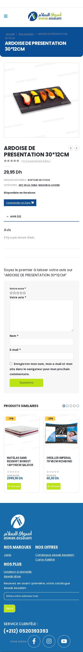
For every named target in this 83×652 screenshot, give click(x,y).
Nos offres (46, 547)
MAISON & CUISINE (49, 184)
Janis (7, 555)
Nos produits (26, 34)
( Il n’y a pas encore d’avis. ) (36, 161)
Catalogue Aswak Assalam (54, 555)
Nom (14, 336)
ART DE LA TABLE (28, 184)
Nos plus (13, 564)
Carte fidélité (45, 559)
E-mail (15, 350)
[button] (64, 406)
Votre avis (18, 297)
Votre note (18, 288)
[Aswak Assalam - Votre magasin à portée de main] (44, 16)
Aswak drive (12, 576)
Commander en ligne (18, 202)
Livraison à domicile (18, 572)
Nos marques (17, 547)
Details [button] (15, 486)
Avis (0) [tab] (15, 216)
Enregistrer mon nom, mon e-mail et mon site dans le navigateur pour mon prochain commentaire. (41, 369)
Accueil (10, 34)
